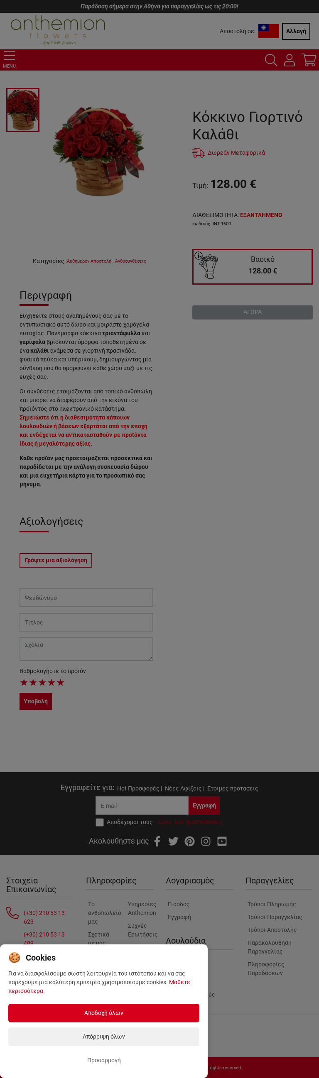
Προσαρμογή (104, 1060)
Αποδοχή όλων (103, 1013)
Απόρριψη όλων (104, 1036)
